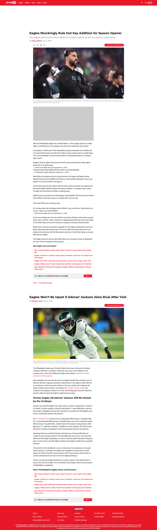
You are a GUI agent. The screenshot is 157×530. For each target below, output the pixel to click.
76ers (33, 3)
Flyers (39, 3)
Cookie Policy (99, 517)
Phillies (27, 3)
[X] (145, 2)
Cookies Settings (81, 520)
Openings (60, 513)
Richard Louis (37, 301)
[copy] (44, 45)
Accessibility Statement (41, 520)
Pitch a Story (37, 517)
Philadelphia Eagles (45, 283)
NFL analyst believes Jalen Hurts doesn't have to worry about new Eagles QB (62, 251)
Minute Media (23, 525)
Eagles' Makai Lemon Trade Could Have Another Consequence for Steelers (63, 264)
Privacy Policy (62, 517)
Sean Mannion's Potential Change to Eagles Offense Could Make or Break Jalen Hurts (62, 268)
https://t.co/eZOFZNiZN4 (48, 211)
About (45, 3)
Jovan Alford (37, 41)
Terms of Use (79, 517)
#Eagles (36, 162)
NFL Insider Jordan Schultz (75, 388)
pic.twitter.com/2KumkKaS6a (68, 170)
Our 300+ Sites (99, 513)
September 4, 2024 (60, 168)
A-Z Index (60, 520)
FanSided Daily (117, 513)
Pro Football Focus (42, 419)
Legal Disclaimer (118, 517)
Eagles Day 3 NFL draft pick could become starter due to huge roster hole (62, 261)
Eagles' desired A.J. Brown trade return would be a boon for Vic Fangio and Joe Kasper (63, 257)
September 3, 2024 (62, 172)
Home (35, 283)
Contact (77, 513)
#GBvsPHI (53, 170)
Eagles (21, 3)
